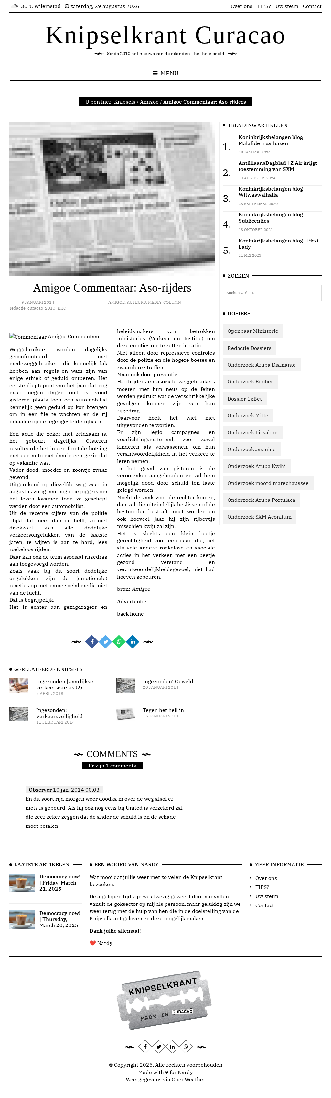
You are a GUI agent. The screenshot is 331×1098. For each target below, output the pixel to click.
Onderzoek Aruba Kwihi (257, 466)
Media (154, 302)
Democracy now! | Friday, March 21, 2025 (59, 882)
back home (130, 613)
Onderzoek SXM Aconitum (260, 516)
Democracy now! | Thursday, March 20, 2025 (59, 919)
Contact (312, 6)
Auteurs (136, 302)
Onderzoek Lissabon (253, 432)
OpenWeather (188, 1079)
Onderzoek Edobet (250, 381)
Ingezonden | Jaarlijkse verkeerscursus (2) (64, 684)
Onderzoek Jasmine (252, 449)
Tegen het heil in (163, 710)
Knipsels (124, 101)
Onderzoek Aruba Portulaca (261, 500)
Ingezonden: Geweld (168, 681)
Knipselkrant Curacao (165, 35)
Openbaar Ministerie (253, 331)
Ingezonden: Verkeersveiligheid (59, 713)
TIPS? (264, 6)
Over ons (241, 6)
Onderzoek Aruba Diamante (262, 364)
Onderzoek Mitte (248, 415)
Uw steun (286, 6)
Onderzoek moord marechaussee (268, 483)
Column (172, 302)
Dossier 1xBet (245, 398)
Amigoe (149, 101)
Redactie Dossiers (250, 348)
